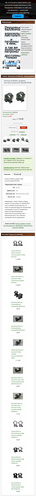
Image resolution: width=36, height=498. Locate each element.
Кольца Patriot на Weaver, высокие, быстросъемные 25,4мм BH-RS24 (18, 254)
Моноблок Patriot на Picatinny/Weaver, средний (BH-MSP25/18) (18, 304)
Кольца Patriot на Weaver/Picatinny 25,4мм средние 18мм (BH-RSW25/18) (17, 486)
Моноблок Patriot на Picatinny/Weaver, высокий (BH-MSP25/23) (18, 328)
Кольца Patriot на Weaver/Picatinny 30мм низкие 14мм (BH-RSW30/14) (17, 460)
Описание (7, 174)
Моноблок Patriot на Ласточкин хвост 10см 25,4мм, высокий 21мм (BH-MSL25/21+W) (17, 381)
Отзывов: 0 (22, 132)
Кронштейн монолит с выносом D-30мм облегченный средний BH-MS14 (17, 279)
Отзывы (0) (17, 174)
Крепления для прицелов (15, 76)
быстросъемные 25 (9, 225)
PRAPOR (21, 227)
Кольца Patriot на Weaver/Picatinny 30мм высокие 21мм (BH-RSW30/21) (17, 434)
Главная (4, 76)
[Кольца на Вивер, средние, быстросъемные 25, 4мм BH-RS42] (15, 108)
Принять (18, 16)
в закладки (13, 134)
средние (28, 223)
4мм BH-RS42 (19, 225)
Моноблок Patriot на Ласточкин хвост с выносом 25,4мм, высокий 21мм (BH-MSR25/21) (16, 407)
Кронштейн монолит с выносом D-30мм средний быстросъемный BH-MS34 (17, 354)
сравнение (23, 134)
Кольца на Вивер (20, 223)
